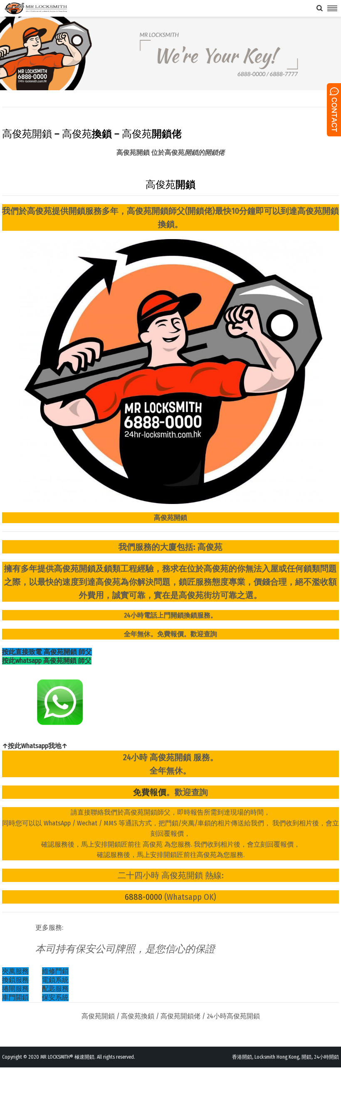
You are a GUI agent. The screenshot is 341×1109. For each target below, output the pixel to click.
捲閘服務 (15, 989)
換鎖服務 (15, 980)
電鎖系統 (55, 980)
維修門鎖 (55, 971)
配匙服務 (55, 989)
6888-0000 (143, 897)
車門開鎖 (15, 997)
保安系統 (55, 997)
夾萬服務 (15, 971)
